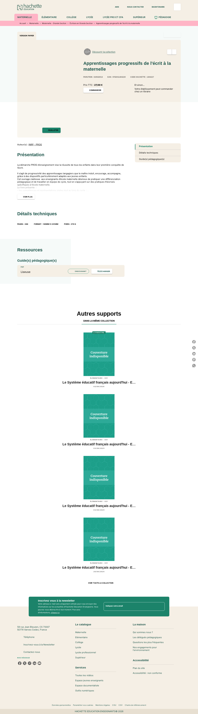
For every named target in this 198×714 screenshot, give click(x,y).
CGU (114, 705)
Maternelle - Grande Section (54, 23)
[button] (115, 7)
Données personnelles (61, 705)
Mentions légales (103, 705)
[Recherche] (177, 6)
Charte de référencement (135, 705)
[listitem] (19, 663)
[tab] (26, 17)
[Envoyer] (161, 606)
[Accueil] (29, 7)
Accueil (23, 23)
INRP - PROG (35, 144)
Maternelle (34, 23)
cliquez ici (55, 612)
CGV (120, 705)
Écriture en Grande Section (81, 23)
